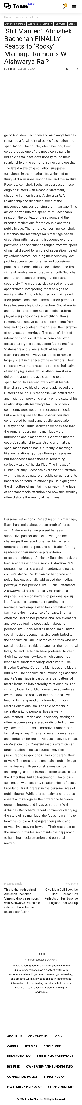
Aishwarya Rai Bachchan (40, 23)
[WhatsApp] (37, 78)
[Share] (37, 996)
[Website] (44, 996)
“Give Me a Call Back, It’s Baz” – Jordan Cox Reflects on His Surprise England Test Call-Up (61, 896)
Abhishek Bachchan (27, 17)
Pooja (11, 68)
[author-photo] (41, 948)
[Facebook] (8, 78)
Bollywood (60, 23)
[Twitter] (18, 78)
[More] (47, 78)
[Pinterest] (28, 78)
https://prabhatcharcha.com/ (41, 959)
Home (8, 17)
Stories (72, 23)
